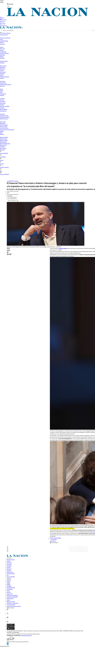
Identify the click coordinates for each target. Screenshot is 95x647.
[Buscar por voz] (93, 30)
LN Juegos (2, 98)
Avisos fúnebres (4, 125)
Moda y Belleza (3, 109)
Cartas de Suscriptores (5, 84)
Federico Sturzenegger (55, 538)
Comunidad (3, 72)
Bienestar (2, 73)
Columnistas (3, 83)
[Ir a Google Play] (11, 626)
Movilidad (2, 55)
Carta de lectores (4, 128)
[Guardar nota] (7, 248)
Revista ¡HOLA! (3, 139)
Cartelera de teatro (4, 117)
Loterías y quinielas (4, 106)
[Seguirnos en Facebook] (7, 609)
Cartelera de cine (4, 115)
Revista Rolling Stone (5, 143)
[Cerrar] (22, 28)
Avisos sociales (3, 126)
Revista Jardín (3, 145)
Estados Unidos (4, 61)
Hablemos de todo (4, 76)
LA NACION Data (4, 41)
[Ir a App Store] (11, 629)
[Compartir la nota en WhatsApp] (9, 250)
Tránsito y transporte (5, 38)
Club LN (3, 23)
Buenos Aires (3, 66)
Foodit (3, 21)
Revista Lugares (4, 140)
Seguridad (2, 67)
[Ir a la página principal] (47, 16)
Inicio (3, 18)
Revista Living (3, 142)
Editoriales (2, 81)
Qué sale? (2, 114)
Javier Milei (54, 539)
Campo (1, 50)
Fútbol (1, 89)
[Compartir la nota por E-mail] (10, 254)
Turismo (2, 100)
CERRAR (1, 0)
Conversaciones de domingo (7, 129)
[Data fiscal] (8, 644)
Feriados (2, 104)
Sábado (2, 131)
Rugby (1, 90)
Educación (2, 69)
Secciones (4, 19)
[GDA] (10, 640)
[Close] (7, 547)
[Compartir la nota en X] (9, 254)
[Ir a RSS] (7, 622)
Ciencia (1, 75)
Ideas (1, 132)
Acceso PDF (3, 122)
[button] (47, 100)
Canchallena (3, 94)
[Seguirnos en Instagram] (7, 617)
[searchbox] (47, 30)
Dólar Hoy (2, 48)
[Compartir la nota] (7, 250)
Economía (15, 181)
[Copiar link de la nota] (7, 252)
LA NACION (10, 181)
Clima (1, 39)
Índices (1, 56)
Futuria (1, 47)
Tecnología (2, 101)
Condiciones (23, 635)
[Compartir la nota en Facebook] (7, 254)
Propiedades (3, 52)
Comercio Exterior (4, 53)
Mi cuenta (4, 25)
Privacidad (29, 635)
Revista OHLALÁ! (4, 137)
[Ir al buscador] (8, 6)
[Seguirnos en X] (7, 613)
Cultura (2, 70)
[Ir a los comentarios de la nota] (9, 248)
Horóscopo (2, 103)
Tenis (1, 92)
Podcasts (2, 108)
